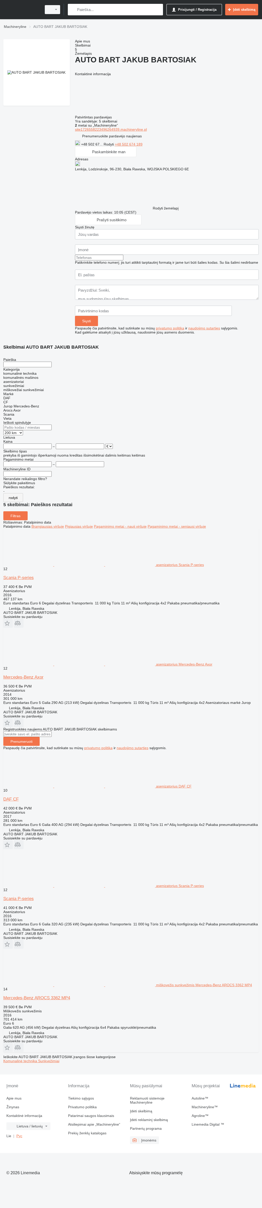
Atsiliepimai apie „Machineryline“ (94, 1124)
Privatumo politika (82, 1107)
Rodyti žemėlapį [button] (166, 208)
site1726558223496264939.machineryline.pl (111, 129)
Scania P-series (18, 577)
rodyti (13, 498)
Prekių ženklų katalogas (87, 1133)
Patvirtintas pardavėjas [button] (94, 117)
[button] (112, 135)
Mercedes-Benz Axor (23, 677)
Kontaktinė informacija (24, 1116)
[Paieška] (73, 9)
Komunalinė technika (20, 1061)
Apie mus (13, 1098)
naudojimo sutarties (204, 328)
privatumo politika (170, 328)
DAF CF (11, 799)
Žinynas (12, 1107)
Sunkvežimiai (48, 1061)
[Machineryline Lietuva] (22, 9)
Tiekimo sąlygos (81, 1098)
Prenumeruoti (21, 741)
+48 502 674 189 (129, 144)
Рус (19, 1136)
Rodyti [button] (109, 144)
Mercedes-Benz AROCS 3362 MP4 (36, 997)
